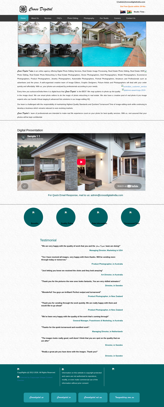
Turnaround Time (132, 223)
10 (112, 23)
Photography (89, 18)
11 (115, 23)
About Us (35, 18)
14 (124, 23)
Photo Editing (72, 18)
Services (47, 18)
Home (23, 18)
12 (118, 23)
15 (127, 23)
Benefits (34, 223)
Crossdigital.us (36, 397)
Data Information (99, 223)
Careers (117, 18)
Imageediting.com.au (124, 397)
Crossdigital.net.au (93, 397)
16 (129, 23)
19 (138, 23)
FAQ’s (59, 18)
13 (121, 23)
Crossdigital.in (64, 397)
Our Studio (104, 18)
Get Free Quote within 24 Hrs (132, 6)
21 (143, 23)
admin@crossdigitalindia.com (132, 2)
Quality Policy (67, 223)
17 (132, 23)
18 (135, 23)
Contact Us (130, 18)
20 (141, 23)
